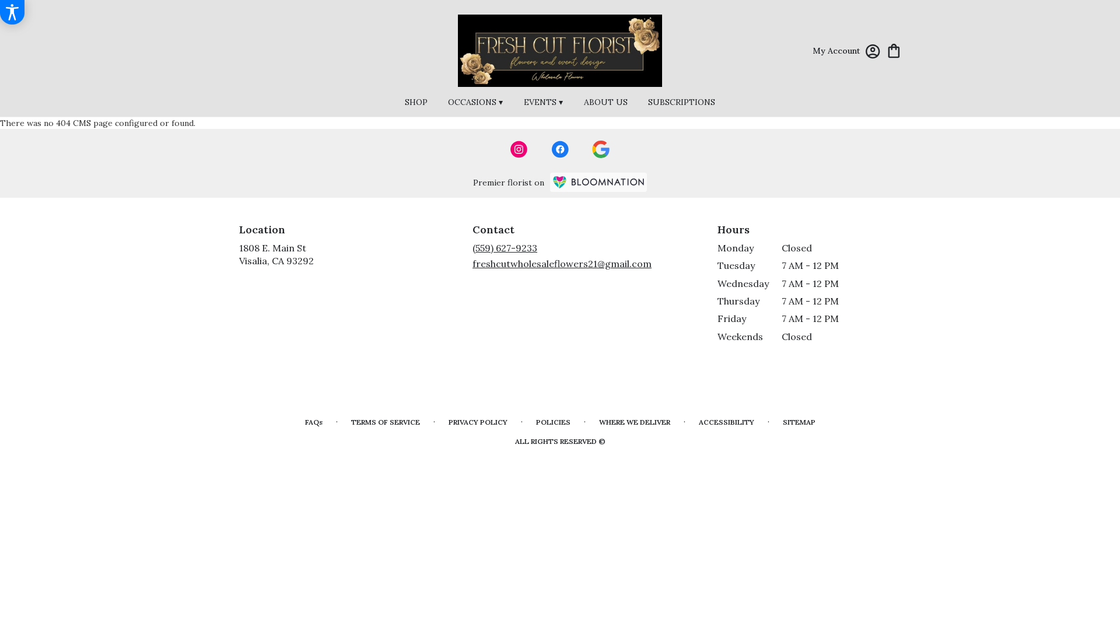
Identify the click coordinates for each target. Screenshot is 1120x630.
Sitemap (799, 422)
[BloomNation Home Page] (598, 182)
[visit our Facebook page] (560, 149)
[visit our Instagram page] (519, 149)
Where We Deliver (634, 422)
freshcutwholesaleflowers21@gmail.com (562, 264)
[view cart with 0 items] (894, 50)
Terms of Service (385, 422)
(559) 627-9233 (505, 248)
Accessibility (726, 422)
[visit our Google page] (600, 149)
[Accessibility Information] (12, 12)
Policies (553, 422)
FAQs (314, 422)
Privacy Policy (478, 422)
